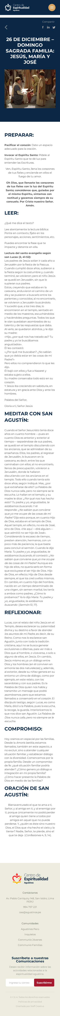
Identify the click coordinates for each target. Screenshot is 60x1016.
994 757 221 (30, 906)
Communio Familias (30, 945)
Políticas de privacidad (30, 1001)
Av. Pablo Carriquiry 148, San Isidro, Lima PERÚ (30, 900)
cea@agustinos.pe (30, 912)
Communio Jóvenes (30, 939)
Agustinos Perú (30, 929)
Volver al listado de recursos (7, 27)
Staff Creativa (37, 1006)
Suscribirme (44, 982)
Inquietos (30, 934)
